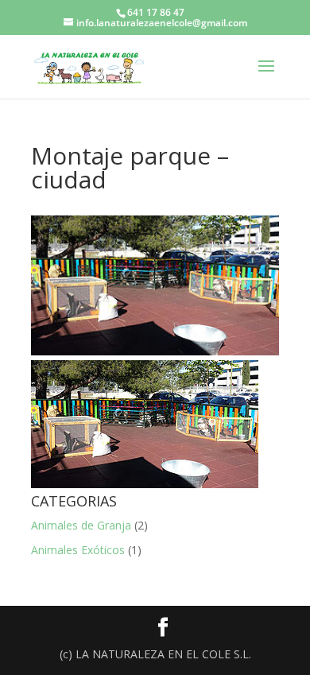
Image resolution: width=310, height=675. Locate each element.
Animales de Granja (81, 525)
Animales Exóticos (78, 549)
